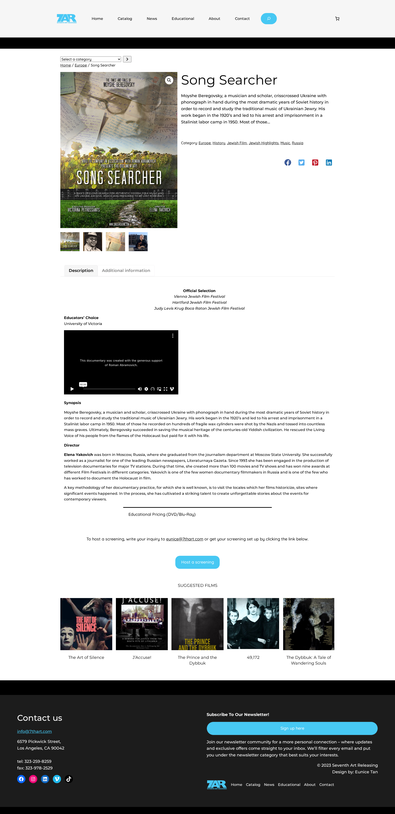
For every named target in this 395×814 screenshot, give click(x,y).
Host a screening (197, 562)
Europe (81, 65)
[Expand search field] (269, 18)
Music (285, 143)
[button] (169, 80)
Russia (297, 143)
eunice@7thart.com (184, 539)
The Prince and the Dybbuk (197, 660)
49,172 (253, 657)
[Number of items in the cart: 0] (337, 18)
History (219, 143)
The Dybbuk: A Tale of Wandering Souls (308, 660)
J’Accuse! (142, 657)
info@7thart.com (34, 731)
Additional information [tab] (126, 270)
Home (97, 18)
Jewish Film (237, 143)
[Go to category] (127, 59)
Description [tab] (81, 270)
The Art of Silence (86, 657)
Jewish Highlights (264, 143)
